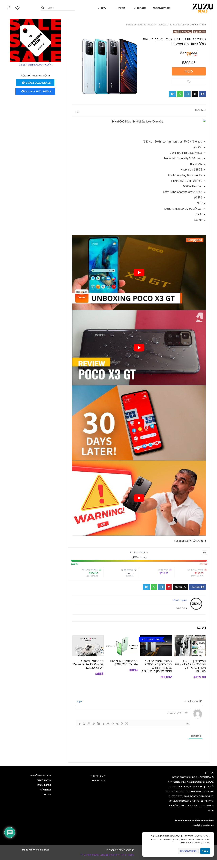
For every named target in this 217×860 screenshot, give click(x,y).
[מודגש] (79, 724)
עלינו (103, 7)
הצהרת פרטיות (44, 780)
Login (79, 701)
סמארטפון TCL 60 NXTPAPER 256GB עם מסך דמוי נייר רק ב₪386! (190, 666)
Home (203, 25)
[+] (127, 723)
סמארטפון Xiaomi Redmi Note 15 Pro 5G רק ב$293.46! (88, 664)
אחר (175, 32)
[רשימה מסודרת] (98, 724)
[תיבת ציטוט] (108, 724)
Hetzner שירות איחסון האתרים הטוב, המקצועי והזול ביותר (107, 855)
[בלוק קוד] (112, 724)
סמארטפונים (192, 25)
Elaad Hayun (180, 600)
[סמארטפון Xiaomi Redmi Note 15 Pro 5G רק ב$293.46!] (88, 637)
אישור (205, 851)
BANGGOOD (185, 32)
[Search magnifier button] (43, 8)
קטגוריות (141, 7)
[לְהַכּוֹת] (93, 724)
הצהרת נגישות (44, 785)
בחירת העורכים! (162, 7)
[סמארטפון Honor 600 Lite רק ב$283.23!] (122, 637)
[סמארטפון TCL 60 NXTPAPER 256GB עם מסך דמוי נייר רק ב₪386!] (190, 637)
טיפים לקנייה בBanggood (188, 540)
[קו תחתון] (89, 724)
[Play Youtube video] (139, 272)
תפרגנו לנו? (45, 789)
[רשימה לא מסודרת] (103, 724)
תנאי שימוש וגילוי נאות (40, 775)
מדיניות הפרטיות (188, 851)
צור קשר (47, 794)
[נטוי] (84, 724)
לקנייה (189, 71)
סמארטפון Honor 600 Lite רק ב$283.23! (124, 662)
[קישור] (117, 724)
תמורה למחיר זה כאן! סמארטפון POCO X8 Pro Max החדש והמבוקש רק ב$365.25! (156, 666)
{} (122, 723)
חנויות (122, 7)
